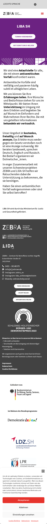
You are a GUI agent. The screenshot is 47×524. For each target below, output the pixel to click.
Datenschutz (25, 521)
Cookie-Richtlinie (14, 521)
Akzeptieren (23, 500)
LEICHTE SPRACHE (11, 3)
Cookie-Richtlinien (10, 369)
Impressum (34, 521)
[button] (43, 471)
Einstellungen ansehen (23, 514)
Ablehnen (23, 507)
